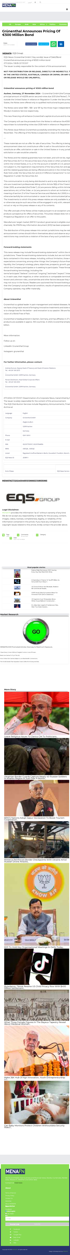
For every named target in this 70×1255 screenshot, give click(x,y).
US (7, 24)
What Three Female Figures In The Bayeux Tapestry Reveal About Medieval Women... (35, 1023)
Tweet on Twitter (43, 44)
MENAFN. (15, 1249)
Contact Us (8, 1198)
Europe (18, 24)
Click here (18, 1183)
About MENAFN (10, 1204)
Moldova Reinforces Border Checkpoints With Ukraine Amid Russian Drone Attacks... (35, 860)
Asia (34, 24)
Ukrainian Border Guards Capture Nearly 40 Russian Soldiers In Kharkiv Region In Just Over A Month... (35, 777)
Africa (42, 24)
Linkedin (16, 1240)
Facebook (16, 1229)
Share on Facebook (31, 44)
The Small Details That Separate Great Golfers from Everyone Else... (20, 661)
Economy (63, 24)
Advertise (8, 1201)
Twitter (15, 1232)
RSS (14, 1243)
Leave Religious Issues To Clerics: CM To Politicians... (31, 736)
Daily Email (16, 1237)
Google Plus (17, 1234)
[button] (35, 2)
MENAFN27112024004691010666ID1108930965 (24, 480)
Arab (26, 24)
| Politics (51, 24)
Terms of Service (10, 1193)
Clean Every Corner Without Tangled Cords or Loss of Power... (18, 652)
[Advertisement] (35, 16)
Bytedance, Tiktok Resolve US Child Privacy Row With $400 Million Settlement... (35, 987)
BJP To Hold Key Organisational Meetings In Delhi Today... (34, 947)
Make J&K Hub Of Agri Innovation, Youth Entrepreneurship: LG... (34, 1078)
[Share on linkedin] (61, 44)
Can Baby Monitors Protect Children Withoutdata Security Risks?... (34, 1126)
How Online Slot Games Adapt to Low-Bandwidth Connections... (19, 658)
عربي (30, 2)
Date (5, 43)
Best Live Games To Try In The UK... (10, 655)
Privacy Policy (9, 1195)
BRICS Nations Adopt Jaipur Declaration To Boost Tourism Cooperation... (34, 819)
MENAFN (7, 53)
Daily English (11, 1211)
